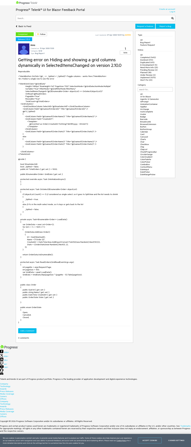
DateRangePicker (147, 174)
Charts (143, 139)
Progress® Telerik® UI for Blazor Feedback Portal (50, 10)
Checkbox (144, 144)
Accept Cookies (149, 440)
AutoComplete (146, 111)
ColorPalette (145, 159)
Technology (5, 386)
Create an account (167, 9)
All (141, 40)
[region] (95, 440)
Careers (3, 396)
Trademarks (185, 426)
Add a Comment (27, 330)
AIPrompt (144, 101)
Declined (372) (146, 60)
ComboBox (145, 164)
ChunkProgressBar (148, 152)
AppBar (143, 106)
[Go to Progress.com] (9, 348)
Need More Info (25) (149, 67)
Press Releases (7, 391)
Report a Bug (165, 26)
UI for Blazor (145, 96)
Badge (143, 116)
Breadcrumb (145, 121)
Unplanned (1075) (148, 77)
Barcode (144, 119)
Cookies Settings (176, 440)
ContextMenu (146, 167)
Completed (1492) (148, 57)
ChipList (143, 149)
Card (142, 134)
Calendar (144, 131)
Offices (3, 399)
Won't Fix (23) (146, 80)
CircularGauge (146, 154)
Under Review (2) (148, 75)
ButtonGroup (146, 129)
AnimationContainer (149, 104)
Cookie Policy (121, 440)
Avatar (143, 114)
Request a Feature (145, 26)
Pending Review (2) (149, 70)
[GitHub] (1, 371)
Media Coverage (7, 394)
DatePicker (145, 172)
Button (143, 126)
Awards (3, 389)
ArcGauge (144, 109)
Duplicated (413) (147, 62)
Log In (172, 11)
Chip (142, 147)
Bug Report (145, 42)
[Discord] (1, 374)
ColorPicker (145, 162)
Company (4, 384)
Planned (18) (145, 72)
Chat (142, 142)
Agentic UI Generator (149, 99)
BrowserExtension (148, 124)
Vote (125, 52)
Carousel (144, 137)
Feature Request (147, 45)
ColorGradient (146, 157)
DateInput (144, 169)
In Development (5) (148, 65)
